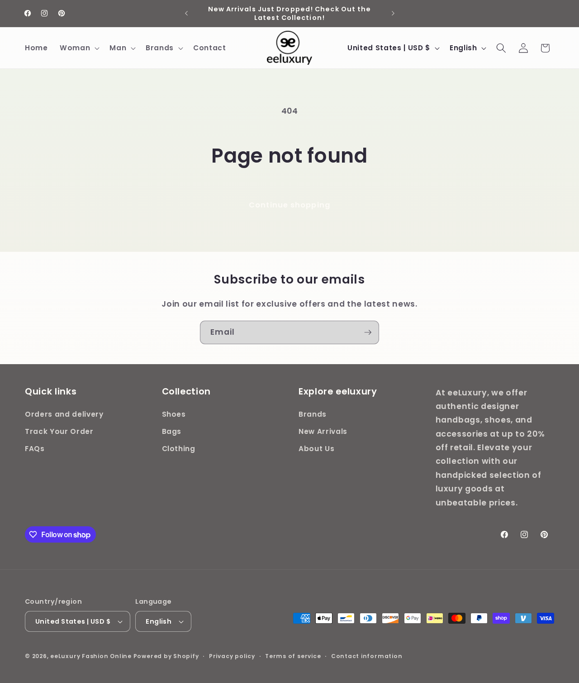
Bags (172, 431)
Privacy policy (232, 656)
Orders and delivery (64, 414)
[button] (79, 48)
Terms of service (293, 656)
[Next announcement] (393, 13)
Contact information (367, 656)
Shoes (174, 414)
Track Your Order (59, 431)
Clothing (178, 448)
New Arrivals (323, 431)
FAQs (35, 448)
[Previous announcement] (186, 13)
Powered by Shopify (166, 656)
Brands (313, 414)
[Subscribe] (368, 332)
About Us (316, 448)
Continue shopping (289, 205)
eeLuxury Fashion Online (91, 656)
